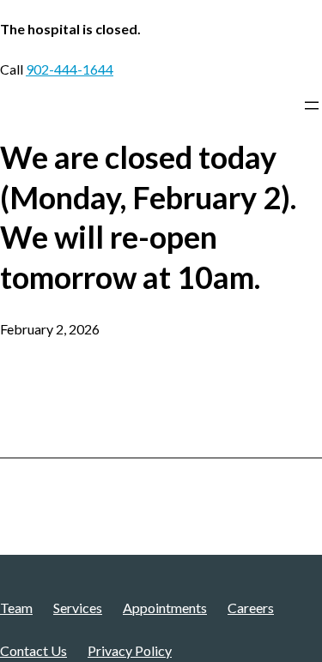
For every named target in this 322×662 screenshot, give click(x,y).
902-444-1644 (69, 69)
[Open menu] (311, 105)
